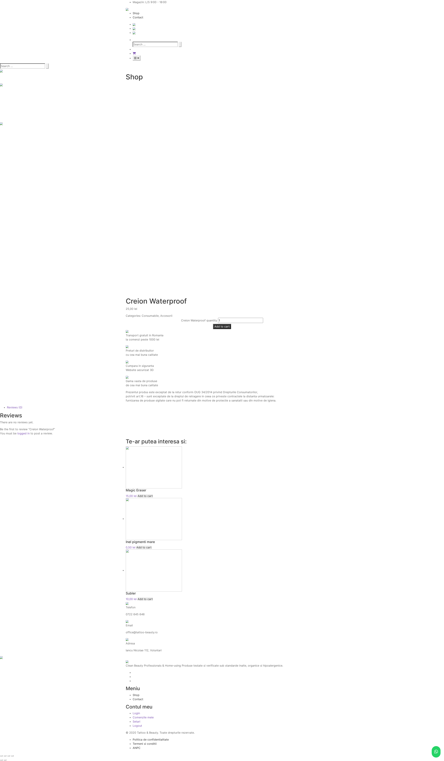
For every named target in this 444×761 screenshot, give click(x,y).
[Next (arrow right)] (5, 759)
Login (136, 713)
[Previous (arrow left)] (1, 759)
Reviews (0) (14, 407)
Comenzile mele (143, 717)
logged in (23, 433)
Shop (136, 13)
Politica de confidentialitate (151, 739)
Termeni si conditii (145, 743)
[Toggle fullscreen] (8, 755)
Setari (136, 721)
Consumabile (150, 315)
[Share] (5, 755)
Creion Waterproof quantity (199, 320)
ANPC (136, 748)
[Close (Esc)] (1, 755)
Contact (138, 17)
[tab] (225, 407)
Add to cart (222, 326)
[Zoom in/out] (12, 755)
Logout (137, 725)
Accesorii (166, 315)
